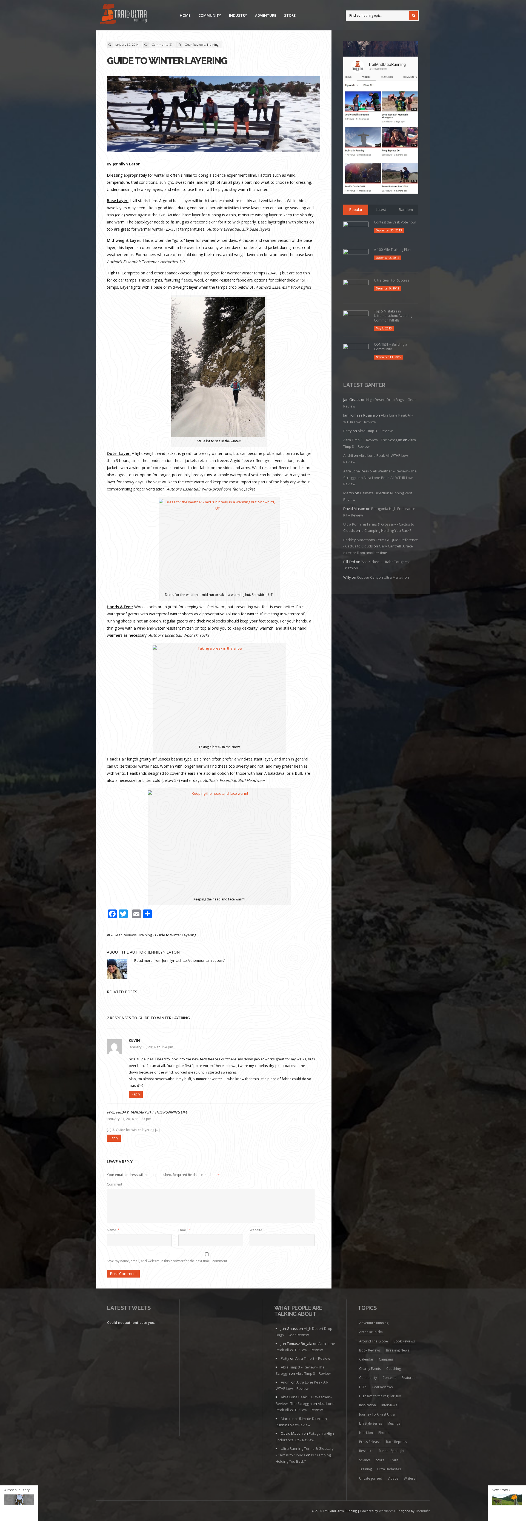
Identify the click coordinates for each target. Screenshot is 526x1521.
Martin (348, 492)
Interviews (389, 1405)
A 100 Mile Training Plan (392, 249)
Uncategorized (370, 1478)
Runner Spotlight (391, 1450)
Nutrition (366, 1432)
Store (290, 15)
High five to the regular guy (380, 1396)
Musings (393, 1423)
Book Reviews (404, 1341)
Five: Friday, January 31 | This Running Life (147, 1112)
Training (213, 44)
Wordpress (387, 1511)
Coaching (393, 1368)
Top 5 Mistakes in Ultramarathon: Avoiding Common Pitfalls (393, 316)
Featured (409, 1377)
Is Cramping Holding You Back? (386, 530)
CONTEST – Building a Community (390, 346)
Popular (355, 209)
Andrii (348, 455)
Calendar (366, 1359)
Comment (114, 1184)
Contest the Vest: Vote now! (395, 222)
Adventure (265, 15)
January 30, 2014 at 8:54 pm (151, 1046)
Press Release (370, 1441)
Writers (409, 1478)
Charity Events (370, 1368)
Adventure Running (373, 1323)
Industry (238, 15)
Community (209, 15)
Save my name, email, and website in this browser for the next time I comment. (167, 1261)
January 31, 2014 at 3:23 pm (129, 1118)
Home (185, 15)
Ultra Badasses (389, 1469)
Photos (383, 1432)
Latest (381, 209)
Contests (389, 1377)
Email (184, 1230)
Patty (347, 430)
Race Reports (396, 1441)
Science (365, 1460)
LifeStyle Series (370, 1423)
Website (256, 1230)
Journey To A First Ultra (377, 1414)
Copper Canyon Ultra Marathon (383, 577)
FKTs (362, 1387)
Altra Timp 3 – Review (375, 430)
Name (113, 1230)
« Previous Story (17, 1490)
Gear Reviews (195, 44)
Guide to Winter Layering (167, 60)
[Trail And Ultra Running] (123, 15)
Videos (393, 1478)
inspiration (367, 1405)
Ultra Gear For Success (391, 280)
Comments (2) (162, 44)
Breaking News (397, 1350)
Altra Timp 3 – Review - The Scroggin (372, 439)
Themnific (422, 1511)
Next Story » (501, 1490)
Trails (394, 1460)
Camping (386, 1359)
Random (406, 209)
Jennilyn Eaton (164, 952)
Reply (136, 1094)
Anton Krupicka (371, 1332)
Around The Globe (373, 1341)
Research (366, 1450)
